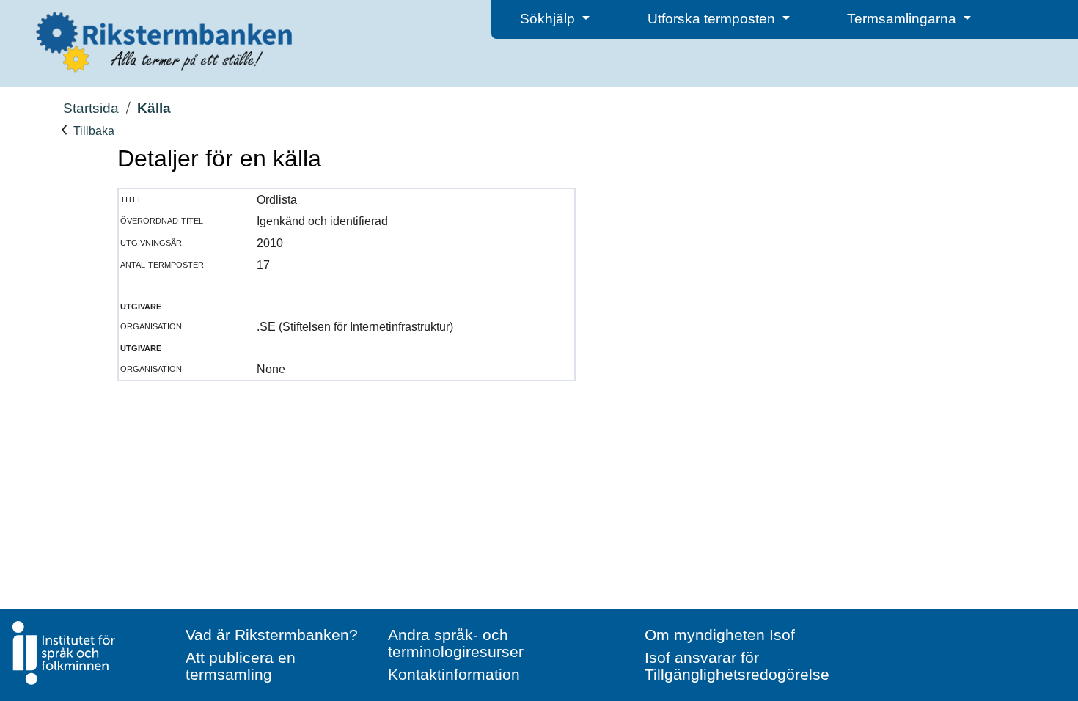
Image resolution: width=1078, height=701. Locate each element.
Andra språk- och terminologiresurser (456, 643)
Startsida (91, 108)
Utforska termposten (713, 18)
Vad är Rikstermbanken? (272, 634)
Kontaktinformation (454, 674)
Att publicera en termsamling (241, 666)
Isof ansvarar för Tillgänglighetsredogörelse (737, 666)
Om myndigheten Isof (720, 634)
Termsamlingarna (903, 18)
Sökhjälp (549, 18)
